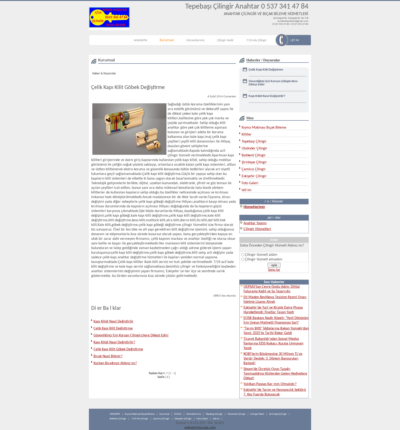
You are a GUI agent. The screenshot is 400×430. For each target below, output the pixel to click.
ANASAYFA (140, 40)
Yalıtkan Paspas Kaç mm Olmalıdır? (270, 384)
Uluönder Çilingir (254, 148)
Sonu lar (274, 270)
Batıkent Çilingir (254, 155)
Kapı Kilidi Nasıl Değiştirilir (114, 321)
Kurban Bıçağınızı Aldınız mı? (115, 363)
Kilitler (247, 134)
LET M (295, 40)
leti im (246, 190)
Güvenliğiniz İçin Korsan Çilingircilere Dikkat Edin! (131, 335)
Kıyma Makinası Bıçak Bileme (264, 128)
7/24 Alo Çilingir (256, 40)
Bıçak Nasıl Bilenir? (108, 356)
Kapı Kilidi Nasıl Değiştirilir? (114, 342)
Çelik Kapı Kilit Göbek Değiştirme (118, 349)
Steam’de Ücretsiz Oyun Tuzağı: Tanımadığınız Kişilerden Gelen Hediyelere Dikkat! (275, 373)
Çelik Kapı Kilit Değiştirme (113, 328)
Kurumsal (167, 40)
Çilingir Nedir (225, 40)
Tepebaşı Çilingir (254, 141)
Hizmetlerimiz (195, 40)
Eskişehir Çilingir (254, 176)
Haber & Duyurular (104, 73)
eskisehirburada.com (200, 428)
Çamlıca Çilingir (254, 169)
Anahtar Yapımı (255, 223)
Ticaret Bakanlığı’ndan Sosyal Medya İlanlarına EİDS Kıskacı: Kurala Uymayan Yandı (273, 343)
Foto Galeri (250, 183)
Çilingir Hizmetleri (257, 229)
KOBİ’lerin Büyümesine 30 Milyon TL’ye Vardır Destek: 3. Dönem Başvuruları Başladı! (273, 358)
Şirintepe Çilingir (254, 162)
